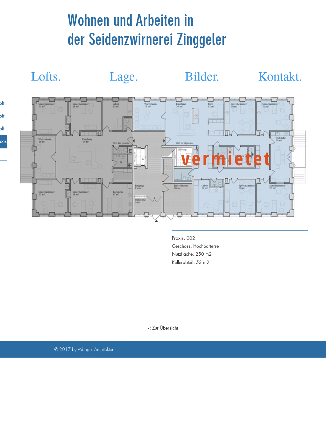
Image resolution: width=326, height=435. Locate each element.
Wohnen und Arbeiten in (132, 20)
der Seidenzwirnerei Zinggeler (146, 39)
